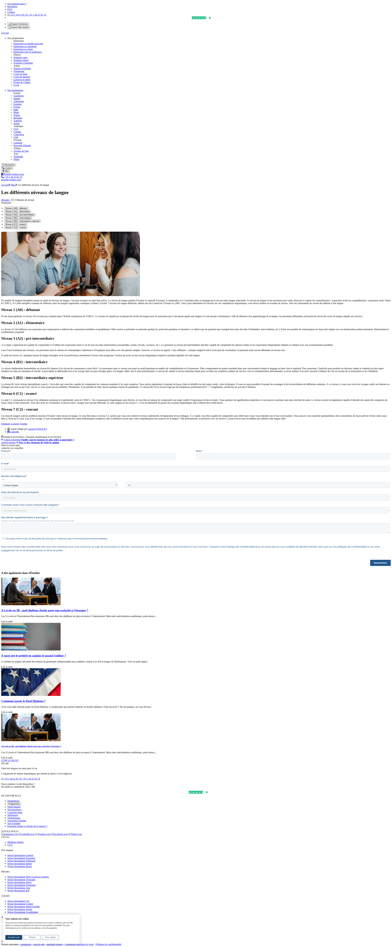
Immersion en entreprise (25, 46)
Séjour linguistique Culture (20, 904)
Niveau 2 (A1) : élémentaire (18, 211)
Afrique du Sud (20, 151)
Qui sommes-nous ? (16, 3)
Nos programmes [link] (15, 38)
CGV (10, 845)
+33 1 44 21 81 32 (37, 15)
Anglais (23, 423)
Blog (13, 185)
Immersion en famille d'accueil (28, 43)
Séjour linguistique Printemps (21, 885)
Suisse (16, 123)
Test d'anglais (13, 823)
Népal (16, 159)
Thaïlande (18, 156)
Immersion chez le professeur (27, 52)
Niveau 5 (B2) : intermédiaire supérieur (23, 221)
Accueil (5, 185)
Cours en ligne (20, 74)
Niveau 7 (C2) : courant (16, 227)
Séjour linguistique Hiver (19, 882)
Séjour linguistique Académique (22, 912)
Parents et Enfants (22, 68)
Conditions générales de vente (79, 944)
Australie (17, 142)
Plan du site (38, 944)
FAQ (9, 9)
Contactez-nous (14, 812)
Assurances (25, 944)
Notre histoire (14, 807)
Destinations (13, 801)
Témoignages (13, 818)
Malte (16, 112)
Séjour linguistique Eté (18, 890)
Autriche (17, 120)
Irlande (16, 98)
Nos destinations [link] (15, 90)
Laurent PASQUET (37, 429)
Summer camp (20, 57)
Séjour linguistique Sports (19, 909)
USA (16, 129)
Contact (11, 12)
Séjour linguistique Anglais (20, 855)
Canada (17, 131)
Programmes (14, 804)
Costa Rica (18, 134)
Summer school (20, 60)
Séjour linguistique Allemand (21, 861)
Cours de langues (21, 76)
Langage (15, 423)
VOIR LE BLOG (10, 760)
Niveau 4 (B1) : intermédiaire (18, 218)
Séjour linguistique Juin (18, 888)
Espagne (17, 104)
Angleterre (18, 96)
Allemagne (18, 101)
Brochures (12, 6)
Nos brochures (14, 809)
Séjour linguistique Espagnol (21, 858)
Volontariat (18, 71)
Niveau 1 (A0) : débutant (16, 208)
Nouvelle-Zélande (22, 145)
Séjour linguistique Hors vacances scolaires (28, 877)
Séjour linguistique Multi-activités (23, 906)
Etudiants (5, 423)
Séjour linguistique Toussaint (21, 879)
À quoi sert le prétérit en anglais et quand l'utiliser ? (33, 655)
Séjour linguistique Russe (19, 866)
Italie (15, 109)
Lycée (16, 85)
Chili (15, 137)
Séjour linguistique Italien (19, 863)
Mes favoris (23, 27)
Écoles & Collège (21, 82)
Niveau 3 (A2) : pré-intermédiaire (20, 215)
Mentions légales (15, 842)
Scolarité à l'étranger (23, 63)
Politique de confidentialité (108, 944)
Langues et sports (21, 79)
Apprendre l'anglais (16, 820)
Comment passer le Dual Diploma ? (23, 701)
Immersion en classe (23, 49)
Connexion (23, 24)
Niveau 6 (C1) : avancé (16, 224)
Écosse (16, 107)
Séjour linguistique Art (18, 901)
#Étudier (5, 200)
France (16, 115)
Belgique (17, 118)
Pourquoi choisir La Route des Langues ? (27, 826)
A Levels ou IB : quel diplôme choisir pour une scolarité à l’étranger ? (44, 610)
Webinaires (12, 815)
